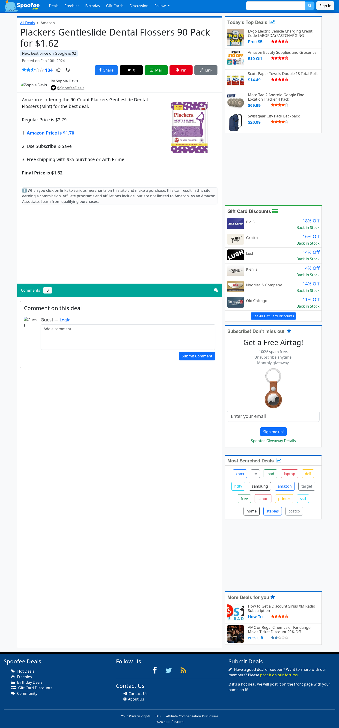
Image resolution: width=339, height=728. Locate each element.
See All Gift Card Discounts (273, 316)
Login (65, 320)
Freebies (72, 5)
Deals (54, 5)
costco (294, 511)
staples (272, 511)
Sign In (325, 5)
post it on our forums (279, 674)
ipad (270, 473)
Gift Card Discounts (249, 211)
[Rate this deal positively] (58, 70)
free (244, 498)
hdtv (238, 486)
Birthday (92, 5)
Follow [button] (161, 5)
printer (284, 498)
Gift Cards (115, 5)
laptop (289, 473)
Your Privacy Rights (136, 716)
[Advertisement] (119, 248)
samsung (260, 486)
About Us (136, 699)
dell (308, 473)
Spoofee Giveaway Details (273, 440)
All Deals (27, 22)
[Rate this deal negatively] (68, 70)
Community (26, 693)
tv (255, 473)
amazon (285, 486)
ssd (303, 498)
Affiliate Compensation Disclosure (192, 716)
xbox (240, 473)
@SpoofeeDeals (70, 87)
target (306, 486)
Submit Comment (197, 356)
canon (263, 498)
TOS (158, 716)
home (252, 511)
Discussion (139, 5)
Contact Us (138, 693)
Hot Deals (25, 671)
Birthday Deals (29, 682)
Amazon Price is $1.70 (50, 133)
